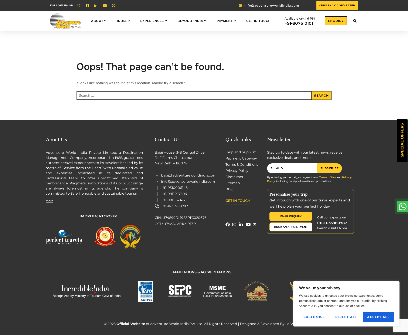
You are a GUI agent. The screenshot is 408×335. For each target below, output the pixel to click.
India (122, 21)
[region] (346, 303)
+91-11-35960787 (332, 223)
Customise (314, 317)
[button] (354, 21)
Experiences (152, 21)
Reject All (346, 317)
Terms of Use (327, 177)
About (97, 21)
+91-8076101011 (299, 23)
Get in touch (258, 21)
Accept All (378, 317)
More (49, 201)
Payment (225, 21)
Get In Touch (237, 201)
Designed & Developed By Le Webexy (272, 324)
